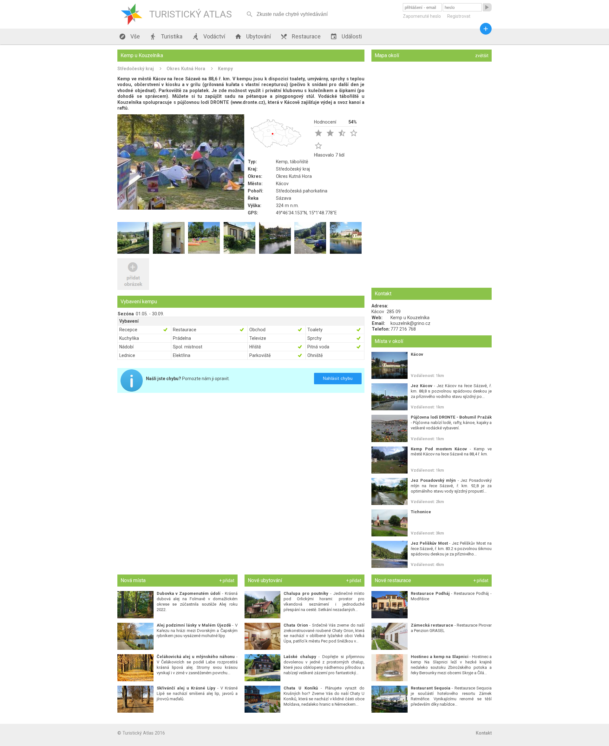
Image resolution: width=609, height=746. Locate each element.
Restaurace (300, 36)
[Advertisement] (240, 442)
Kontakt (484, 733)
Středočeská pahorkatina (301, 190)
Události (346, 36)
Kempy (225, 68)
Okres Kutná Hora (186, 68)
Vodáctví (208, 36)
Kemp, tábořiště (292, 161)
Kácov (282, 183)
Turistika (165, 36)
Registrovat (458, 16)
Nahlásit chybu (337, 378)
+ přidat (226, 580)
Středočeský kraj (135, 68)
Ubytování (253, 36)
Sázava (283, 198)
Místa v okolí (389, 341)
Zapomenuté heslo (422, 16)
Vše (129, 36)
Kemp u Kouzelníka (409, 317)
